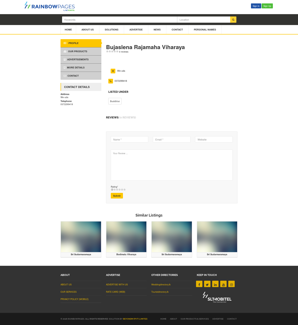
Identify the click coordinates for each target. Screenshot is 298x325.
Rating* (114, 186)
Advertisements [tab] (78, 59)
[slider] (112, 51)
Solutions (111, 29)
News (157, 29)
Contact (177, 29)
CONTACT (232, 319)
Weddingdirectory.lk (161, 284)
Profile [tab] (73, 43)
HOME (163, 319)
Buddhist (115, 101)
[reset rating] (112, 189)
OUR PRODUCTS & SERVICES (195, 319)
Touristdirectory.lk (160, 291)
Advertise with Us (117, 284)
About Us (87, 29)
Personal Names (205, 29)
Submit (117, 195)
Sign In (256, 5)
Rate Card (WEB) (115, 291)
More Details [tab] (76, 67)
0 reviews (123, 51)
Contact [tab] (73, 75)
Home (68, 29)
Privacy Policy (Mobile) (75, 299)
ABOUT (173, 319)
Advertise (136, 29)
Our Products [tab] (77, 51)
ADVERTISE (218, 319)
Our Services (69, 291)
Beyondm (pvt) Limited (135, 319)
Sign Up (267, 5)
